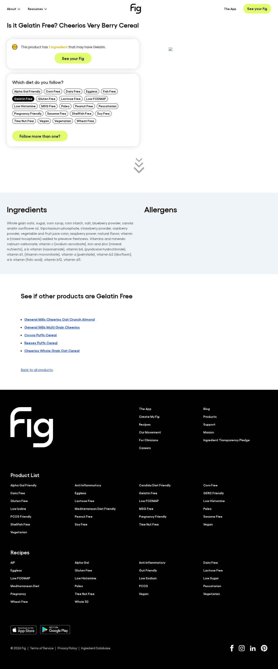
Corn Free (53, 91)
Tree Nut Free (24, 120)
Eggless (91, 91)
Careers (145, 447)
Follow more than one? (40, 136)
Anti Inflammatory (88, 485)
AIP (12, 562)
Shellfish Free (81, 113)
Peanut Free (84, 106)
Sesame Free (56, 113)
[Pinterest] (264, 648)
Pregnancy (18, 593)
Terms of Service (41, 648)
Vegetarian (63, 120)
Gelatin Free (23, 98)
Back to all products (37, 370)
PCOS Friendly (20, 516)
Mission (208, 432)
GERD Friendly (213, 492)
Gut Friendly (148, 570)
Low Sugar (211, 578)
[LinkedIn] (253, 648)
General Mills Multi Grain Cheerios (52, 327)
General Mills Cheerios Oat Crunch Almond (59, 319)
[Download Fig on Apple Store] (23, 629)
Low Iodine (18, 508)
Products (210, 416)
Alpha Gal (82, 562)
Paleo (65, 106)
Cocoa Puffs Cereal (40, 335)
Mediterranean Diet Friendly (95, 508)
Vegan (44, 120)
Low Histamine (25, 106)
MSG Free (48, 106)
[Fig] (136, 8)
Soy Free (103, 113)
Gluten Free (46, 98)
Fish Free (109, 91)
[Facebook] (231, 648)
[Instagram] (242, 648)
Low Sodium (148, 578)
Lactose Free (71, 98)
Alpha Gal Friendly (27, 91)
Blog (206, 408)
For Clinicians (148, 439)
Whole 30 (81, 601)
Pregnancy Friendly (27, 113)
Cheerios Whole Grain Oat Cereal (51, 351)
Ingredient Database (95, 648)
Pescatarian (107, 106)
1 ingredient (58, 47)
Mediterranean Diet (24, 585)
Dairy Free (73, 91)
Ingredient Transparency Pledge (226, 439)
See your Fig (257, 9)
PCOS (143, 585)
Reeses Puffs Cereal (41, 343)
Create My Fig (149, 416)
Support (209, 424)
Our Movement (150, 432)
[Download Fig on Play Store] (55, 629)
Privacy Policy (67, 648)
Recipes (145, 424)
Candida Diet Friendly (154, 485)
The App (230, 8)
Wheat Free (85, 120)
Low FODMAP (96, 98)
